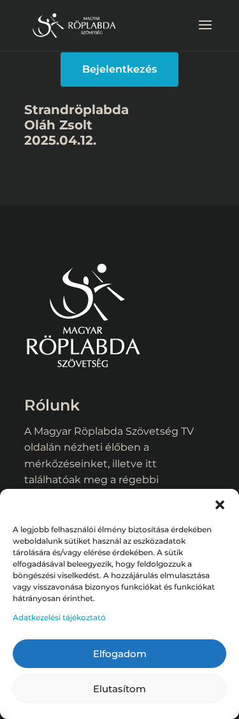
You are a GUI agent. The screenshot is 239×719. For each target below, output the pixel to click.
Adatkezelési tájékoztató (59, 617)
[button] (220, 504)
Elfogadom (120, 654)
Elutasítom (119, 689)
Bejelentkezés (119, 69)
